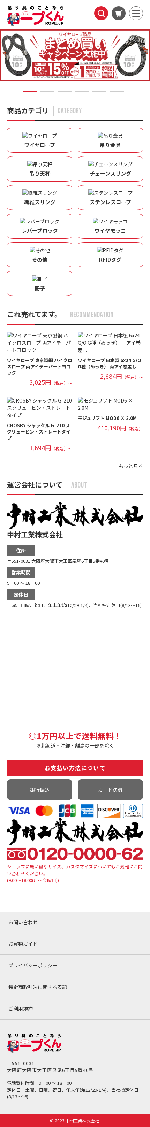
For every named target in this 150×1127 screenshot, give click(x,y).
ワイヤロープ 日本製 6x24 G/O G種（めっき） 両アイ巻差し (109, 363)
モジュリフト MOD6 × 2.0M (107, 418)
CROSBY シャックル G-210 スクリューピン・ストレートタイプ (38, 431)
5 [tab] (99, 91)
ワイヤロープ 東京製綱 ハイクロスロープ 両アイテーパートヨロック (39, 366)
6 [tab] (117, 91)
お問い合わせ (23, 922)
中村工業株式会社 (35, 534)
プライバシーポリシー (32, 965)
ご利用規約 (20, 1008)
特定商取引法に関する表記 (37, 986)
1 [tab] (30, 91)
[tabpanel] (75, 55)
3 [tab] (65, 91)
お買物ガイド (23, 943)
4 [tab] (82, 91)
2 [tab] (47, 91)
